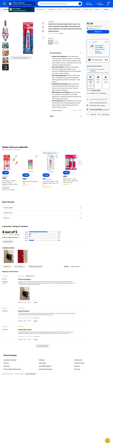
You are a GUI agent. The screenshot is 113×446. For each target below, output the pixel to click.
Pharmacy (68, 9)
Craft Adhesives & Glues (45, 366)
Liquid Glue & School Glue (45, 369)
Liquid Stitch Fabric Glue (10, 360)
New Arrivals (77, 9)
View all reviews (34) (42, 346)
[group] (55, 33)
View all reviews (8, 241)
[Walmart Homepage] (4, 3)
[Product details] (81, 207)
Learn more (106, 109)
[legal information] (101, 26)
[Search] (79, 3)
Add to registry (105, 114)
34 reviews (17, 234)
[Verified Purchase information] (34, 276)
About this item (8, 202)
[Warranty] (81, 218)
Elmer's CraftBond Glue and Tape (12, 369)
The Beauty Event (87, 9)
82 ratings (61, 33)
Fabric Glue (42, 360)
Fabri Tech (6, 363)
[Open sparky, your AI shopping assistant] (107, 440)
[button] (89, 3)
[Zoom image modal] (43, 31)
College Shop (51, 9)
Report (36, 302)
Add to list (93, 114)
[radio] (50, 42)
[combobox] (60, 3)
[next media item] (43, 37)
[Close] (33, 9)
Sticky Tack (77, 369)
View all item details (56, 110)
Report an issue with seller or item (98, 102)
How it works (98, 52)
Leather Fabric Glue (79, 363)
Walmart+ (97, 9)
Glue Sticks (77, 366)
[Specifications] (81, 212)
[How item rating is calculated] (19, 237)
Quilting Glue (42, 363)
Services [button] (17, 9)
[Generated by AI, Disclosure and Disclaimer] (81, 110)
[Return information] (98, 28)
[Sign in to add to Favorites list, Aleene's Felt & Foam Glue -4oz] (36, 156)
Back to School (41, 9)
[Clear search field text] (76, 3)
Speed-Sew (51, 21)
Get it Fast (60, 9)
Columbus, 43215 (95, 90)
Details (103, 105)
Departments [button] (6, 9)
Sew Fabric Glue (78, 360)
